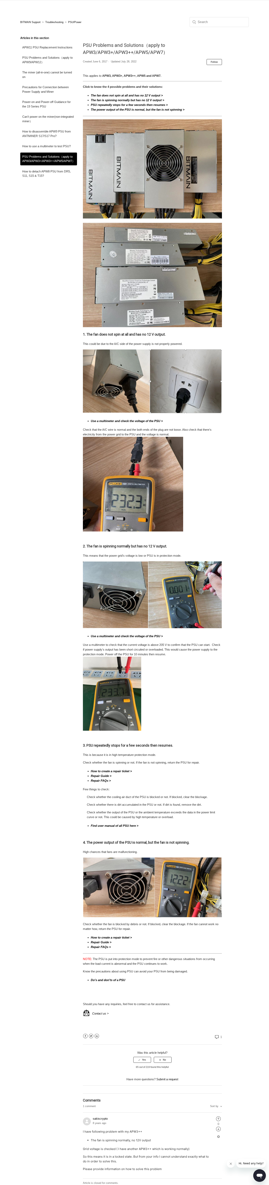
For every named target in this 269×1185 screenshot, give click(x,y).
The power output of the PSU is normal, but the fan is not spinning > (138, 109)
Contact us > (100, 1013)
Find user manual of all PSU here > (114, 825)
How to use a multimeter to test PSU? (46, 146)
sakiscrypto (100, 1118)
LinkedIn (96, 1036)
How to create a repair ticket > (111, 771)
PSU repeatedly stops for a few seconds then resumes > (129, 104)
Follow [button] (214, 62)
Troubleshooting (54, 22)
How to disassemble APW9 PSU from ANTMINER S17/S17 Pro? (46, 134)
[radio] (142, 1060)
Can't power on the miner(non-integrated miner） (48, 119)
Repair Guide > (101, 776)
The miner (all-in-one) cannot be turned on (47, 75)
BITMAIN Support (30, 22)
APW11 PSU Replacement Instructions (47, 47)
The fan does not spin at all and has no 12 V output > (127, 95)
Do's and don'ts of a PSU (108, 980)
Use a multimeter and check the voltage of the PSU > (127, 421)
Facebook (85, 1036)
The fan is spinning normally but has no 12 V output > (127, 100)
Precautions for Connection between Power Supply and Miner (45, 89)
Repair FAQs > (101, 780)
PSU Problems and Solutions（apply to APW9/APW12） (47, 60)
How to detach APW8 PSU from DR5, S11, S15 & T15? (46, 174)
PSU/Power (74, 22)
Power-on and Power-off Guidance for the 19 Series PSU (46, 104)
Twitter (91, 1036)
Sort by (214, 1106)
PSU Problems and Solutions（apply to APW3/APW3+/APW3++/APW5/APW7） (48, 159)
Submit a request (167, 1079)
